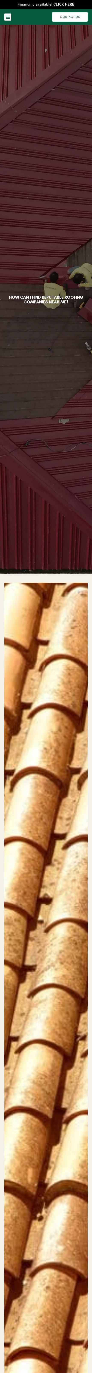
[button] (7, 17)
